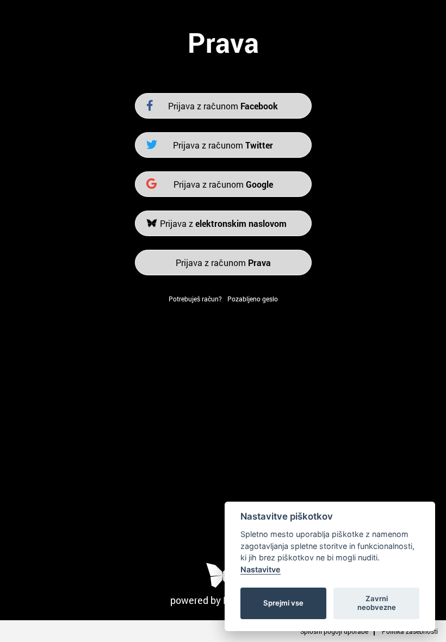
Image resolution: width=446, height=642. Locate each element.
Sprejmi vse (283, 602)
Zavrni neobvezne (376, 603)
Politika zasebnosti (410, 631)
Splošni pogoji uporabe (334, 631)
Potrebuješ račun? (195, 298)
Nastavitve (260, 569)
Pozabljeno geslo (252, 298)
